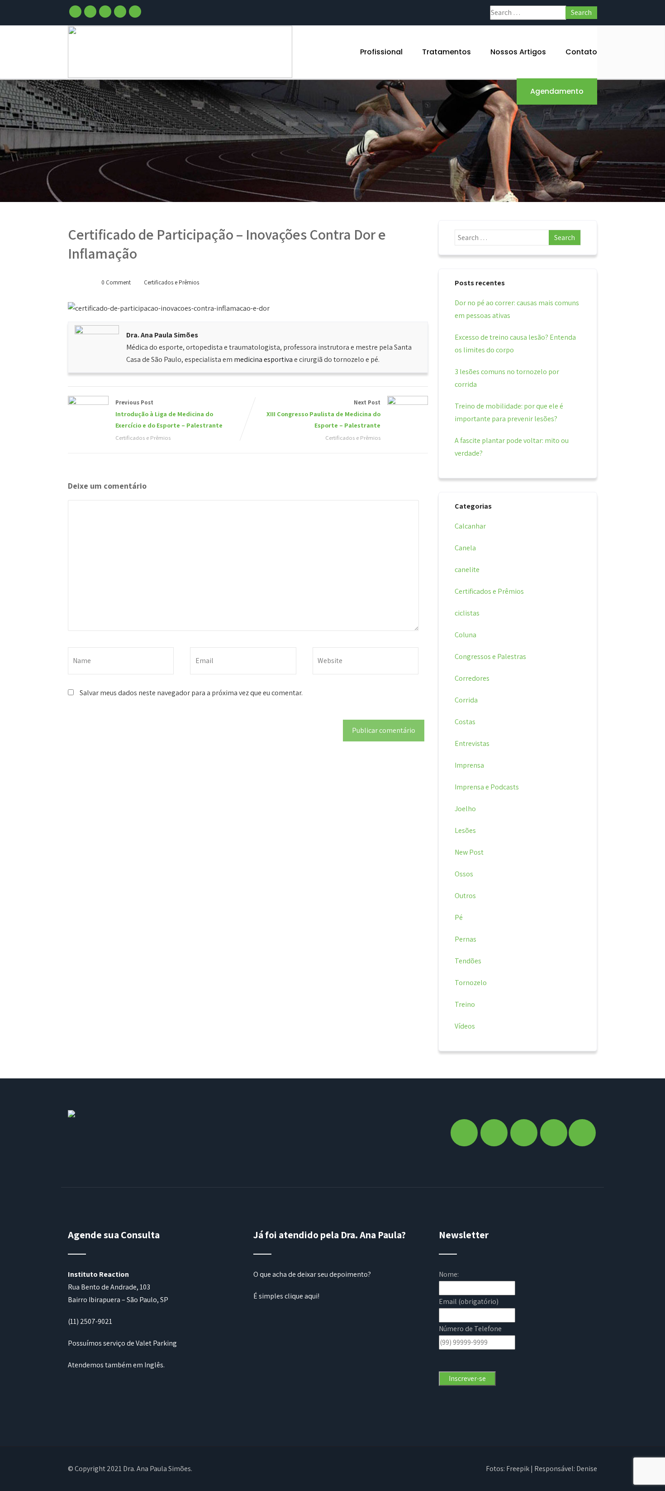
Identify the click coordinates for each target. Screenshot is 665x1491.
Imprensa (469, 765)
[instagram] (90, 11)
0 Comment (116, 282)
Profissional (381, 52)
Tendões (468, 961)
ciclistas (467, 613)
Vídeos (465, 1026)
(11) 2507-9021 (90, 1321)
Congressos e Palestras (490, 656)
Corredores (472, 678)
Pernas (465, 939)
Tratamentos (446, 52)
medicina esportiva (263, 359)
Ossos (464, 874)
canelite (467, 569)
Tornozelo (471, 982)
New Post (469, 852)
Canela (465, 548)
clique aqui (301, 1296)
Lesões (465, 830)
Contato (581, 52)
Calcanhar (470, 526)
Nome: (449, 1274)
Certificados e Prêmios (171, 282)
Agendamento (557, 91)
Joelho (465, 808)
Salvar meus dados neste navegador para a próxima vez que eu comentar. (191, 692)
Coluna (465, 635)
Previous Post (169, 414)
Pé (459, 917)
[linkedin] (120, 11)
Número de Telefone (470, 1328)
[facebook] (75, 11)
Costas (465, 721)
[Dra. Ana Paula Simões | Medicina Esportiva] (180, 52)
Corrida (466, 700)
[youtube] (135, 11)
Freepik (517, 1468)
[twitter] (105, 11)
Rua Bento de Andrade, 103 (109, 1287)
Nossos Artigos (518, 52)
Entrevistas (472, 743)
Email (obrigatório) (469, 1301)
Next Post (323, 414)
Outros (465, 895)
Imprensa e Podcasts (487, 787)
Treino (465, 1004)
